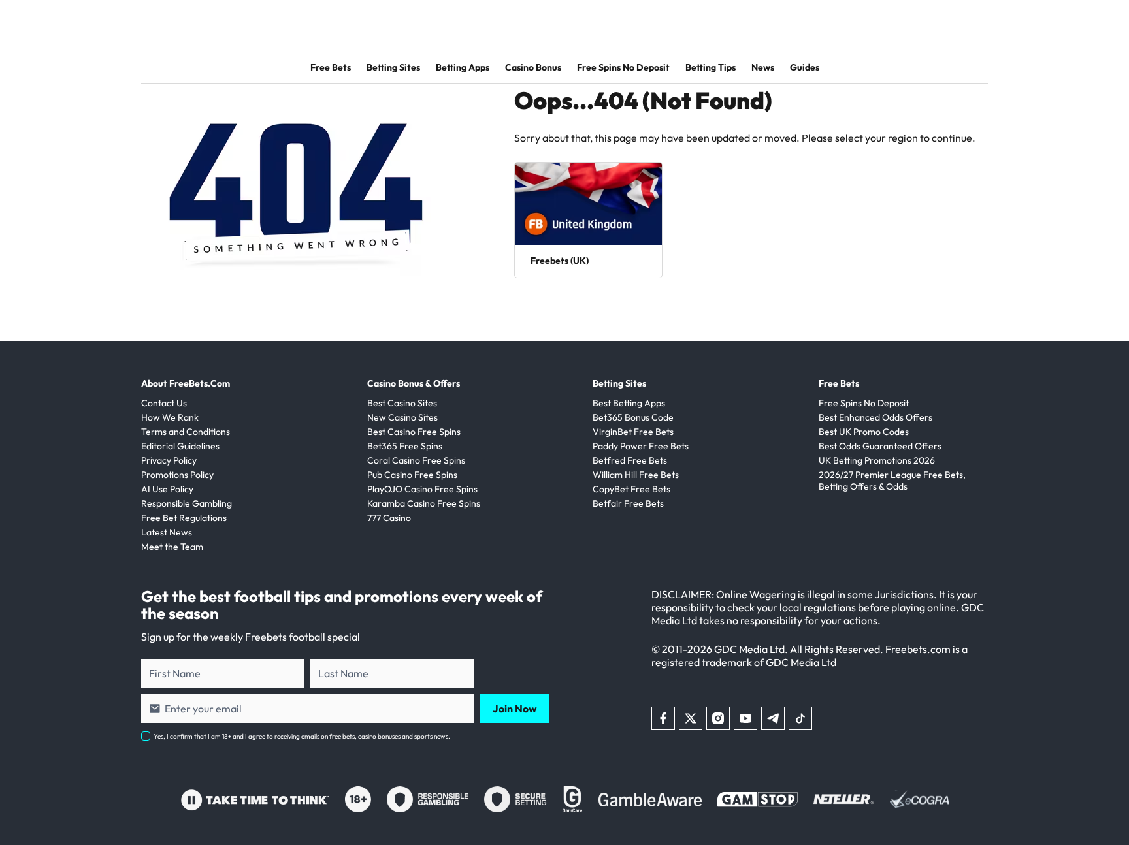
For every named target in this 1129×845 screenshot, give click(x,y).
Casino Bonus (533, 67)
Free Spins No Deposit (623, 67)
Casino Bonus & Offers (413, 383)
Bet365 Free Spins (404, 446)
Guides (804, 67)
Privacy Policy (169, 460)
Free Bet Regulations (184, 518)
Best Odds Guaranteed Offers (880, 446)
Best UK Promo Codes (864, 432)
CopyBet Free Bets (631, 489)
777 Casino (389, 518)
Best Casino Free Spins (414, 432)
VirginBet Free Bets (633, 432)
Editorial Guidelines (180, 446)
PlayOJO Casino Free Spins (422, 489)
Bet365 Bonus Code (633, 417)
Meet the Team (172, 546)
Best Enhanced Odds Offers (875, 417)
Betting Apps (462, 67)
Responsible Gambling (186, 503)
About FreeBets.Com (185, 383)
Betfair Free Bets (628, 503)
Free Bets (330, 67)
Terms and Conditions (185, 432)
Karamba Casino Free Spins (423, 503)
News (762, 67)
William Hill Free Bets (636, 475)
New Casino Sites (402, 417)
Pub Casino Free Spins (412, 475)
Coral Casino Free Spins (416, 460)
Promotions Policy (177, 475)
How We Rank (170, 417)
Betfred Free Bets (630, 460)
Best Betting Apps (629, 403)
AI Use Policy (167, 489)
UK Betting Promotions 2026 (877, 460)
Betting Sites (393, 67)
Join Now (515, 708)
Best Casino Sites (402, 403)
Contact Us (164, 403)
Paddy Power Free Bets (641, 446)
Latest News (166, 532)
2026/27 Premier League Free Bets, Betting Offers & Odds (892, 480)
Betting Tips (710, 67)
